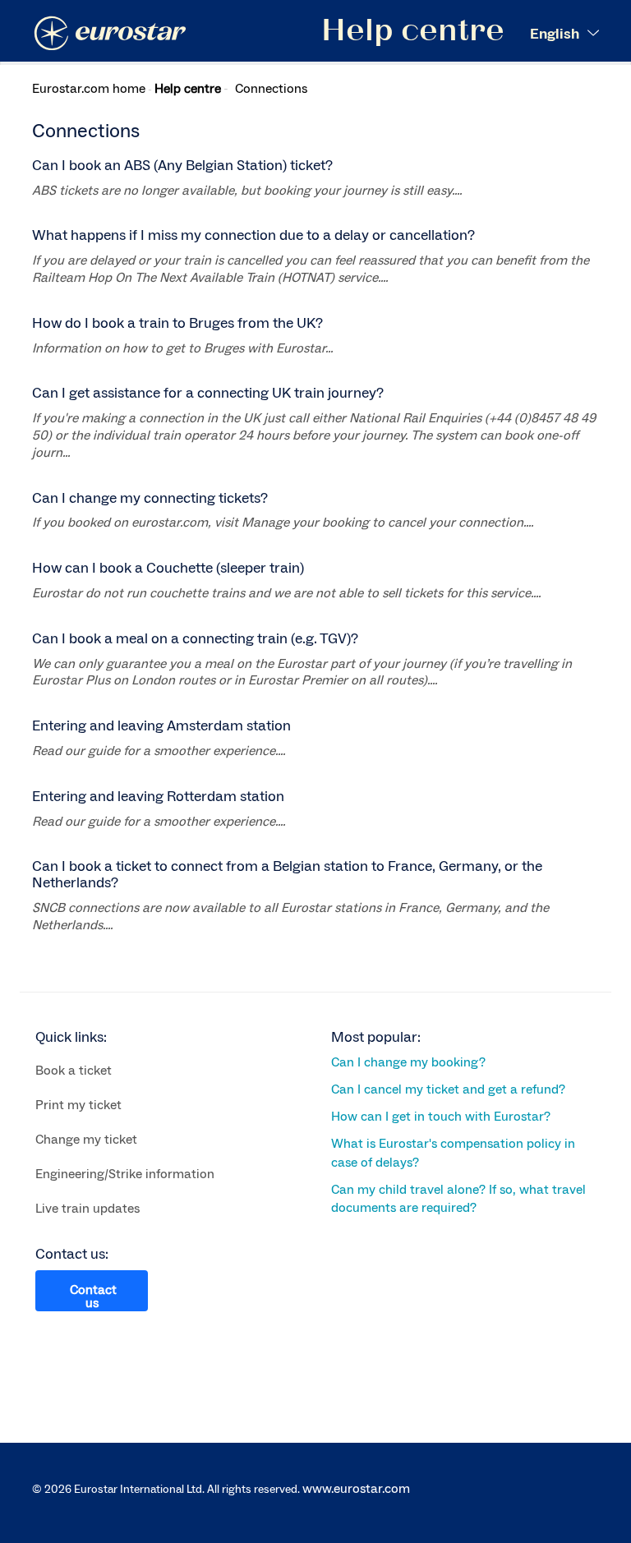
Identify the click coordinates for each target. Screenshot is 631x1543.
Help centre (187, 89)
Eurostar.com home (88, 89)
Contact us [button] (93, 1296)
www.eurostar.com (356, 1489)
